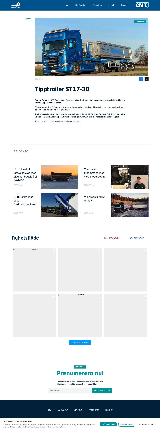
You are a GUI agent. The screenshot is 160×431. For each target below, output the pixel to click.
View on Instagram (81, 342)
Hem (67, 5)
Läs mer (63, 427)
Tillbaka (27, 19)
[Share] (141, 79)
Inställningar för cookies (147, 424)
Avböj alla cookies (126, 424)
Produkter (97, 5)
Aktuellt (111, 5)
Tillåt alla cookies (108, 424)
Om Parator (80, 5)
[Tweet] (146, 79)
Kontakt (124, 5)
